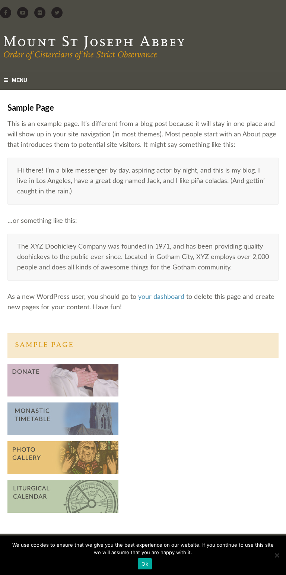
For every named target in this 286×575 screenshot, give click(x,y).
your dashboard (161, 297)
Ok (145, 564)
